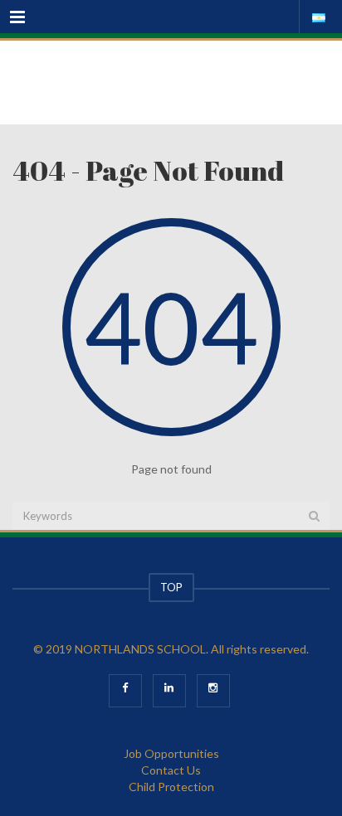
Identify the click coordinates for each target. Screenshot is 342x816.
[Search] (314, 516)
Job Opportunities (171, 753)
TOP (171, 587)
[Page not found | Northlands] (171, 82)
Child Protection (171, 787)
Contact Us (171, 770)
